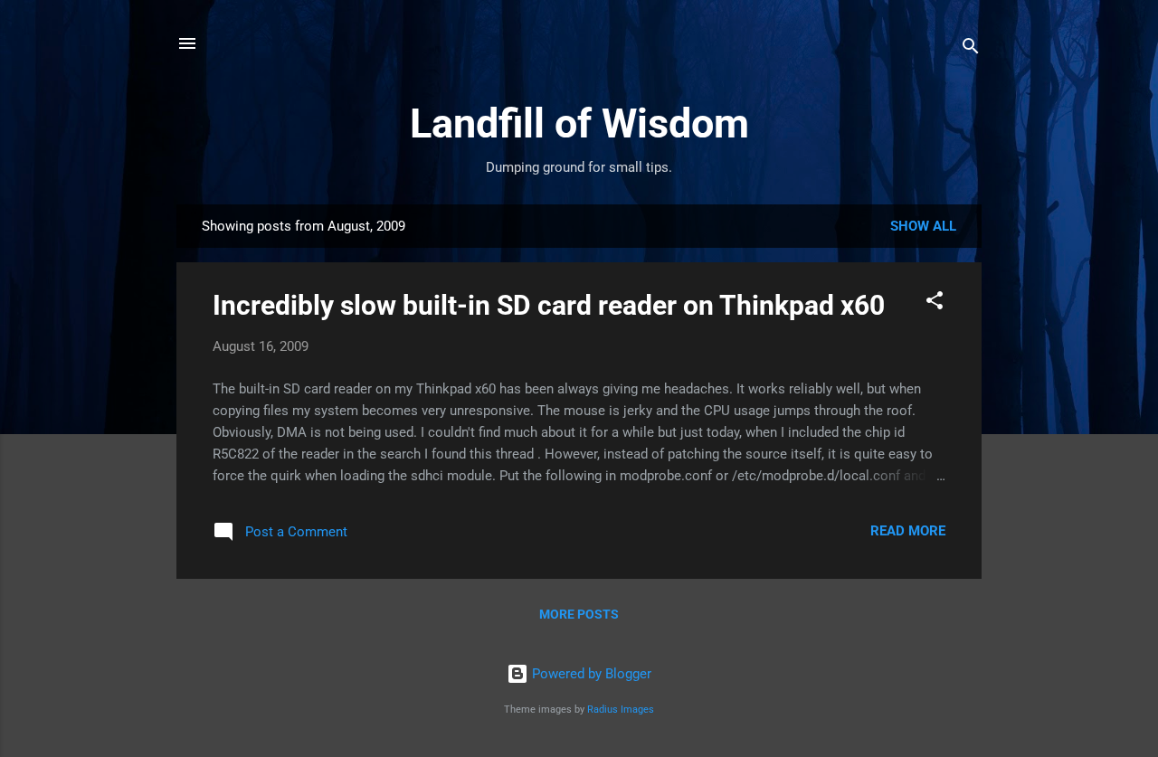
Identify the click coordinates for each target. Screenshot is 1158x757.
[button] (934, 303)
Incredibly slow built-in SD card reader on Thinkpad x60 (549, 305)
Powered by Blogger (589, 674)
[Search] (971, 49)
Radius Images (620, 709)
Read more (907, 531)
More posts (579, 614)
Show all (923, 226)
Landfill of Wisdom (579, 123)
